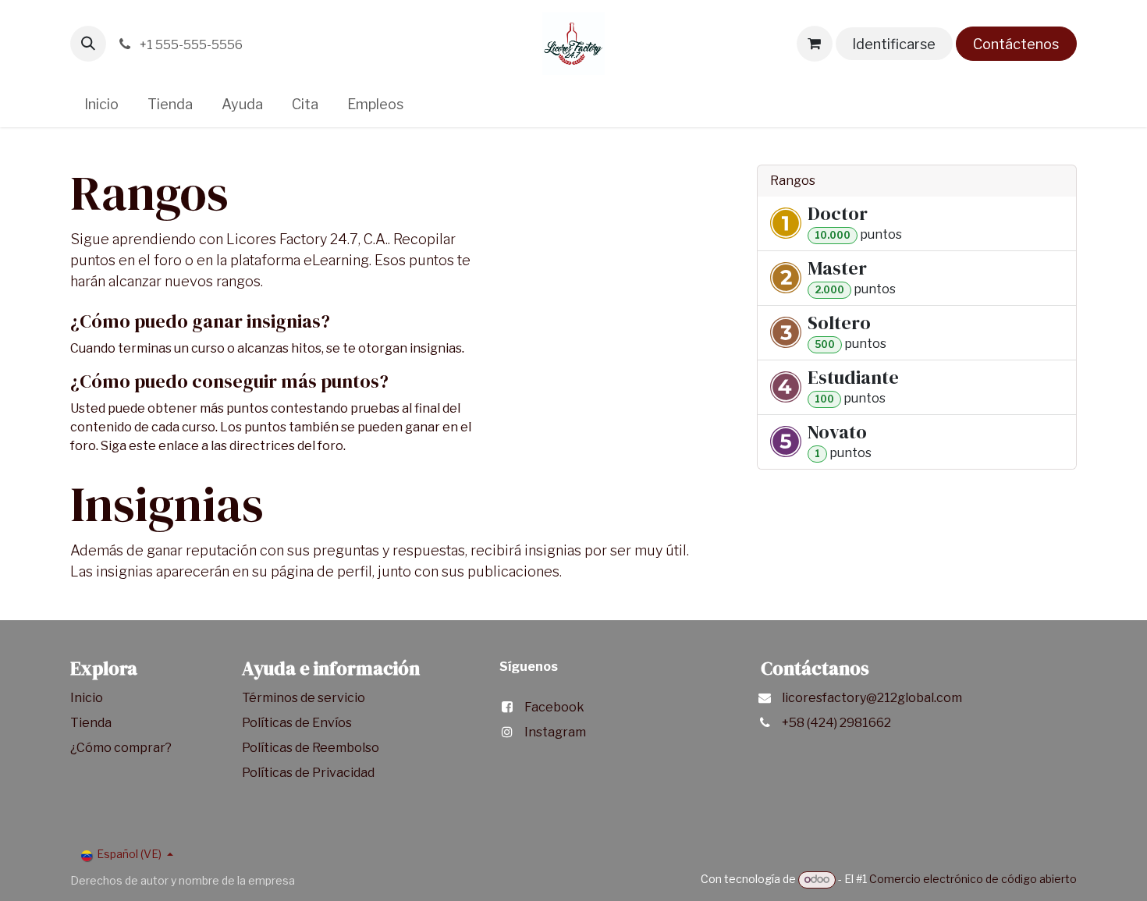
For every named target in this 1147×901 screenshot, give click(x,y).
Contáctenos (1016, 44)
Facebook (554, 707)
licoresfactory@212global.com (872, 697)
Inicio (86, 697)
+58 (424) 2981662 (836, 722)
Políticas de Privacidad (308, 772)
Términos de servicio (305, 697)
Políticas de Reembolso (310, 747)
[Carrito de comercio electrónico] (815, 44)
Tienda (92, 722)
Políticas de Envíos (297, 722)
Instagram (555, 732)
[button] (88, 44)
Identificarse (894, 44)
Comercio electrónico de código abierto (973, 878)
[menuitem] (101, 104)
